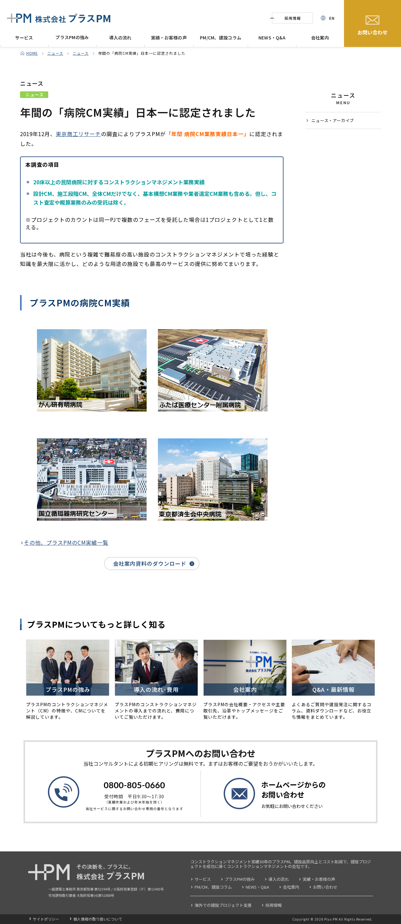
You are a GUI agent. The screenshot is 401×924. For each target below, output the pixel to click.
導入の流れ (120, 37)
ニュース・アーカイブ (332, 120)
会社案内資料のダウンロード (149, 563)
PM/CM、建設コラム (220, 37)
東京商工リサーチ (78, 134)
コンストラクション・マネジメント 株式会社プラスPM (58, 18)
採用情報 (292, 18)
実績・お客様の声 (169, 37)
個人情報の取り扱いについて (97, 918)
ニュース (55, 53)
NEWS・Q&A (271, 37)
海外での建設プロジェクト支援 (223, 905)
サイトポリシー (46, 918)
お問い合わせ (372, 32)
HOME (32, 53)
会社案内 (320, 37)
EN (332, 18)
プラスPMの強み (72, 37)
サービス (24, 37)
